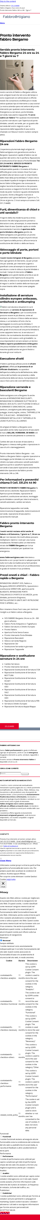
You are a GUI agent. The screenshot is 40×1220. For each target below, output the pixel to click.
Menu (2, 23)
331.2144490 (15, 6)
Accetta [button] (10, 873)
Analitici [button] (3, 1170)
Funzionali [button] (4, 1133)
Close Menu (5, 861)
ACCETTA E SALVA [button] (7, 1210)
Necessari (6, 941)
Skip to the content (8, 1)
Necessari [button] (4, 937)
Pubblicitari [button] (4, 1190)
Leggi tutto (11, 879)
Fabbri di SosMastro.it (10, 846)
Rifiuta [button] (22, 873)
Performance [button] (5, 1153)
